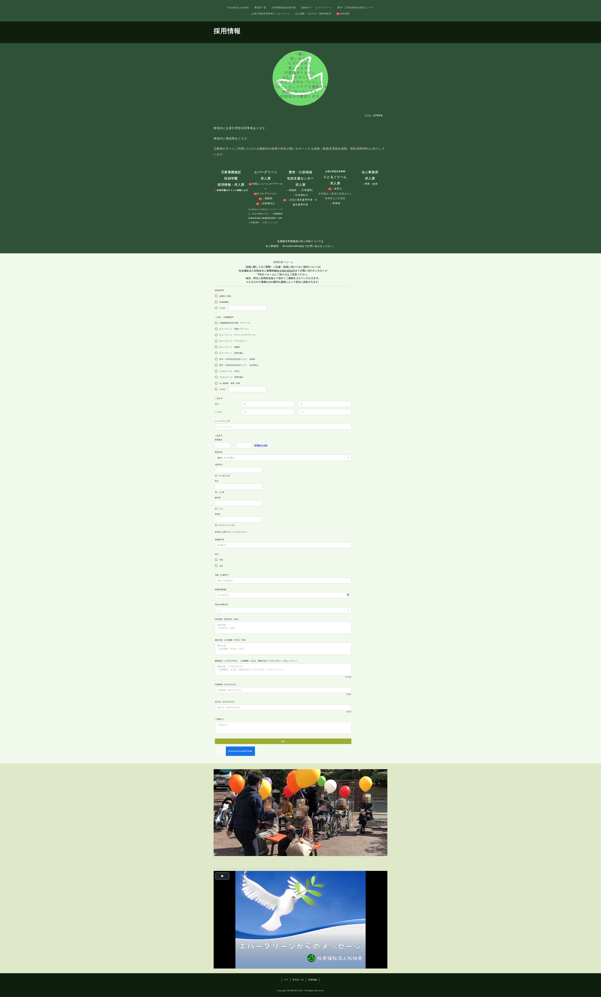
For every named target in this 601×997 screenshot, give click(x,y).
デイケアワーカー (267, 193)
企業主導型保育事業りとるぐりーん (270, 14)
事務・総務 (371, 183)
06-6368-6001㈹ (292, 246)
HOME (368, 115)
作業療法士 (268, 203)
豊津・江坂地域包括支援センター (355, 7)
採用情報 (345, 14)
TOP (286, 980)
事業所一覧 (260, 7)
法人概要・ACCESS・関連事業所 (313, 14)
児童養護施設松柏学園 (284, 7)
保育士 (338, 188)
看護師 (268, 198)
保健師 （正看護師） (302, 190)
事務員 (336, 203)
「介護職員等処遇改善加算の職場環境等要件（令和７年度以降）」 (265, 218)
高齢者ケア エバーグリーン (316, 7)
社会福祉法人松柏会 (238, 7)
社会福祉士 (301, 195)
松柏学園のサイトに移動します (232, 190)
